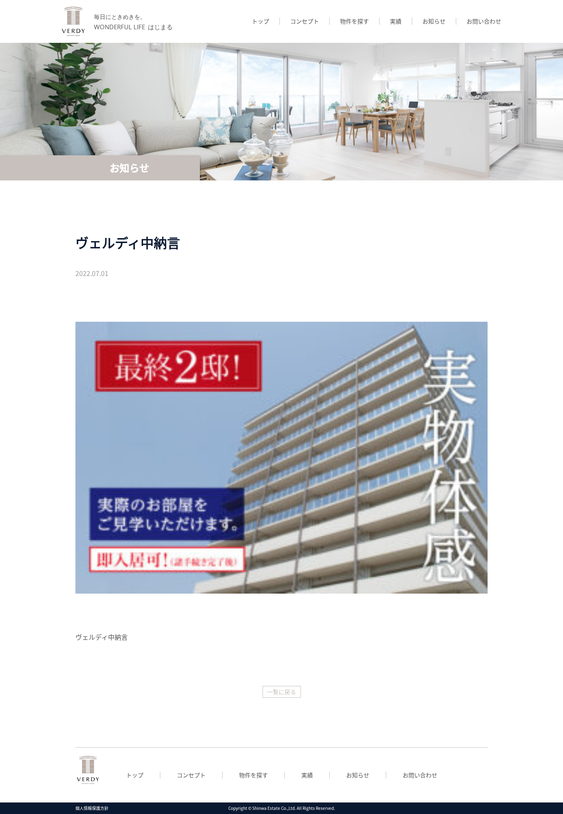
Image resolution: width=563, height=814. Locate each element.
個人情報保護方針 (91, 808)
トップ (260, 21)
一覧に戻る (281, 692)
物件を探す (354, 21)
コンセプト (304, 21)
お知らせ (434, 21)
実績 (395, 21)
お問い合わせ (484, 21)
